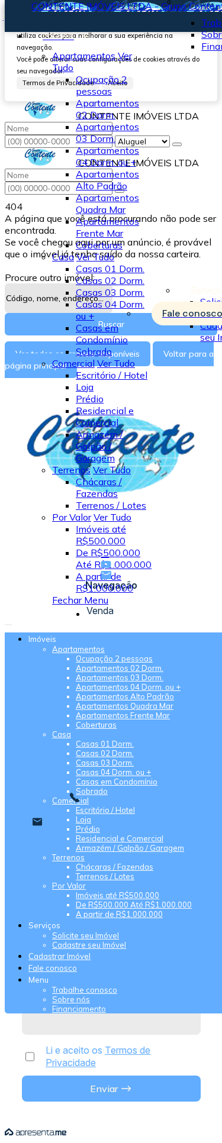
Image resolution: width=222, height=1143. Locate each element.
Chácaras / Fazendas (99, 487)
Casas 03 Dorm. (110, 292)
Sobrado (94, 351)
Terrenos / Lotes (111, 505)
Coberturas (99, 245)
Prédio (90, 399)
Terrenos (71, 470)
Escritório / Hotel (111, 375)
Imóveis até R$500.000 (101, 535)
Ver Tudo (95, 257)
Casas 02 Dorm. (110, 280)
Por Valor (71, 517)
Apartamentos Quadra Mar (107, 203)
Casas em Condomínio (102, 334)
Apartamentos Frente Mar (107, 227)
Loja (85, 387)
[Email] (111, 575)
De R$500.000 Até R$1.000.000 (114, 558)
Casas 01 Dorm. (110, 269)
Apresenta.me (35, 1132)
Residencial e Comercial (105, 416)
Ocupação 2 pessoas (101, 85)
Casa (63, 257)
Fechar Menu (80, 600)
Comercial (73, 363)
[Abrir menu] (8, 621)
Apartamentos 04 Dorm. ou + (107, 156)
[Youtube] (111, 564)
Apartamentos (83, 56)
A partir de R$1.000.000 (104, 582)
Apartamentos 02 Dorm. (107, 109)
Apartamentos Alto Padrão (107, 180)
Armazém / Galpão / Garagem (99, 446)
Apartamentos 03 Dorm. (107, 132)
